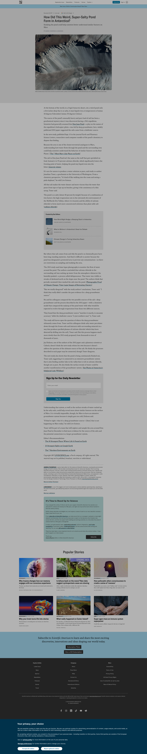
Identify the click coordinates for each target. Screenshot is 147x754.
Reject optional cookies (51, 748)
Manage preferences (25, 743)
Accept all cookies (28, 748)
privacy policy (27, 740)
